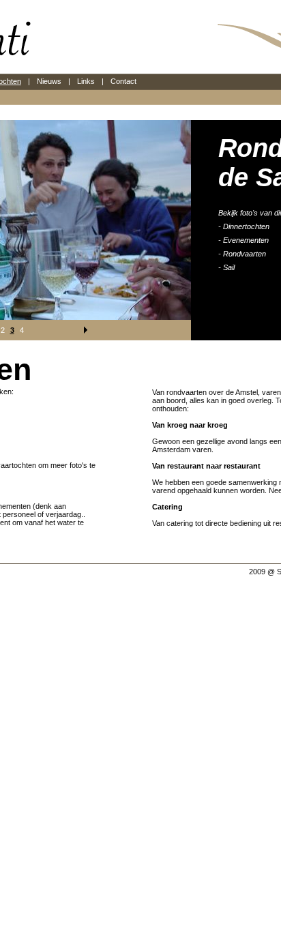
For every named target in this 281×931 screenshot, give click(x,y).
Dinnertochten (246, 226)
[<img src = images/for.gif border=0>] (85, 330)
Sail (229, 267)
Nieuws (49, 81)
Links (86, 81)
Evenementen (246, 240)
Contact (123, 81)
